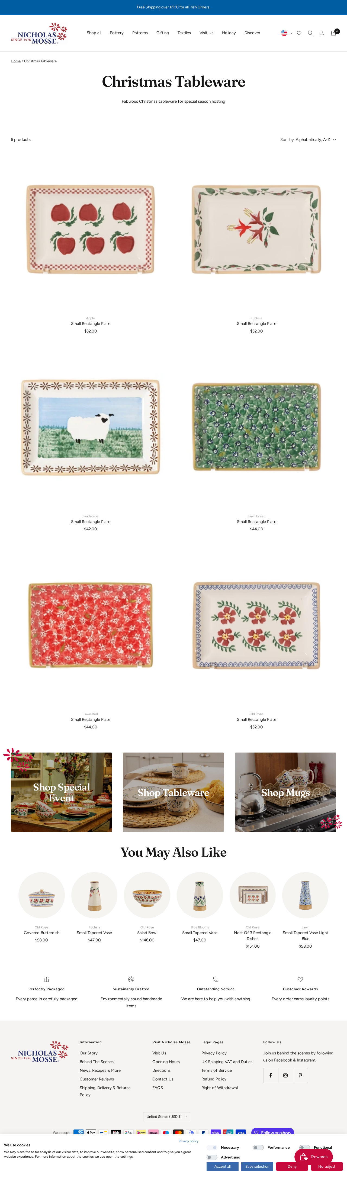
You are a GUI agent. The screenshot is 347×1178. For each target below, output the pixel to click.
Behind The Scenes (97, 1061)
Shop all (94, 32)
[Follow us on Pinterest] (300, 1075)
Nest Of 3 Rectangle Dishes (252, 933)
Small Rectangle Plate (90, 321)
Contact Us (163, 1079)
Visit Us (206, 32)
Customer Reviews (97, 1079)
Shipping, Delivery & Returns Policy (105, 1091)
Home (16, 61)
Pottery (117, 32)
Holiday (229, 32)
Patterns (140, 32)
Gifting (162, 32)
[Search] (310, 33)
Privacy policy (188, 1141)
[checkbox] (212, 1147)
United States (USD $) (164, 1117)
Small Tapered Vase (94, 930)
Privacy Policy (214, 1053)
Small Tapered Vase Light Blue (305, 933)
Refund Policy (213, 1079)
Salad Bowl (147, 930)
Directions (161, 1070)
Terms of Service (216, 1070)
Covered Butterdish (41, 930)
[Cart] (333, 33)
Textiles (184, 32)
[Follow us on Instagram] (285, 1075)
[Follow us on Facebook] (270, 1075)
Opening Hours (166, 1061)
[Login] (321, 33)
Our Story (89, 1053)
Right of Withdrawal (219, 1087)
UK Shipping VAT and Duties (226, 1061)
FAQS (157, 1087)
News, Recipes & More (100, 1070)
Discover (252, 32)
